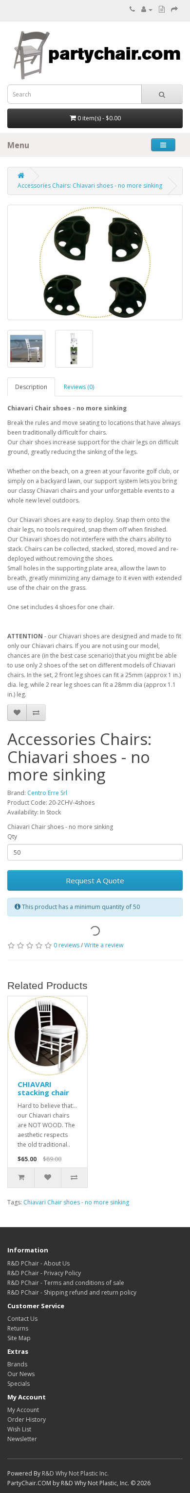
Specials (18, 1383)
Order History (26, 1419)
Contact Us (22, 1318)
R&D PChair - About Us (38, 1263)
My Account (23, 1410)
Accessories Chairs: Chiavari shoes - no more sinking (90, 185)
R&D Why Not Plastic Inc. (75, 1473)
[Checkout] (174, 9)
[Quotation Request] (162, 9)
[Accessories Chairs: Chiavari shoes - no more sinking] (95, 262)
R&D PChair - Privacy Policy (44, 1273)
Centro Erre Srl (47, 793)
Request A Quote (95, 880)
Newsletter (22, 1439)
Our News (21, 1374)
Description (31, 387)
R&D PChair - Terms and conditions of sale (65, 1283)
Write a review (103, 945)
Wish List (19, 1429)
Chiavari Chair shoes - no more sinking (76, 1202)
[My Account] (146, 9)
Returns (17, 1328)
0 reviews (66, 945)
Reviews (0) (79, 387)
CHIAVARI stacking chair (43, 1088)
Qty (12, 836)
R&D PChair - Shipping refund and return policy (71, 1292)
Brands (17, 1364)
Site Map (19, 1338)
